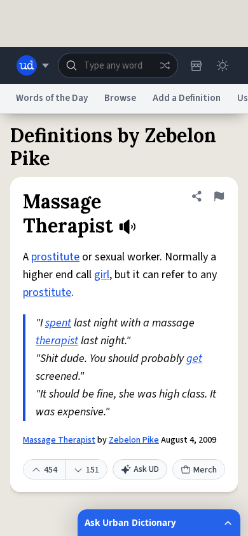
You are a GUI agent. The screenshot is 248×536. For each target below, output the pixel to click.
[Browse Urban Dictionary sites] (33, 65)
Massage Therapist (59, 440)
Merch (205, 470)
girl (101, 275)
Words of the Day (52, 98)
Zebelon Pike (134, 440)
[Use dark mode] (222, 65)
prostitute (55, 257)
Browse (120, 98)
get (194, 358)
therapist (57, 341)
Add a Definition (187, 98)
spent (58, 323)
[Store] (196, 65)
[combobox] (118, 65)
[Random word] (164, 65)
